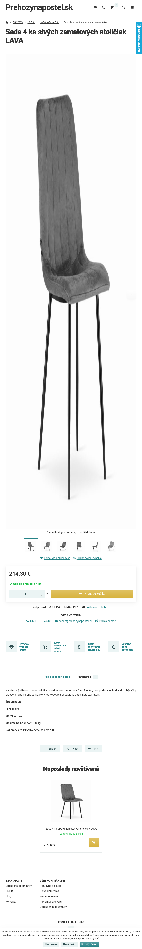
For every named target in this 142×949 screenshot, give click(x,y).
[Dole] (42, 596)
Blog (8, 896)
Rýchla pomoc (107, 621)
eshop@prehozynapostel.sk (75, 621)
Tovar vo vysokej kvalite (24, 647)
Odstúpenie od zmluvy (53, 906)
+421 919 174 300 (41, 621)
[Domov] (7, 22)
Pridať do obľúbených (57, 558)
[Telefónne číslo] (103, 7)
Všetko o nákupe (52, 880)
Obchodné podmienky (19, 886)
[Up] (42, 592)
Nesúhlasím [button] (69, 944)
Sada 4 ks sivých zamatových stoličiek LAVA (71, 828)
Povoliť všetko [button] (89, 944)
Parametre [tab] (86, 676)
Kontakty (11, 901)
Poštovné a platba (96, 607)
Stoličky (31, 22)
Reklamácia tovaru (51, 901)
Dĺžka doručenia (49, 891)
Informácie (14, 880)
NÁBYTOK (18, 22)
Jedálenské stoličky (49, 22)
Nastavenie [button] (51, 944)
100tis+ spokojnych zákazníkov (94, 647)
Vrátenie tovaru (49, 896)
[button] (131, 294)
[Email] (95, 7)
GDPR (9, 891)
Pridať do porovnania (89, 558)
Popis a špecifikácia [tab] (57, 676)
